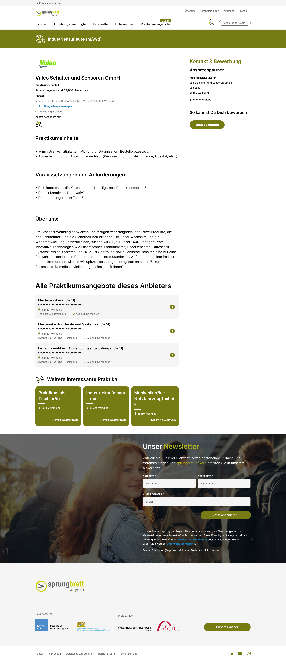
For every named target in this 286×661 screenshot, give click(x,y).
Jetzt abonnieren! (225, 515)
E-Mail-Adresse (153, 493)
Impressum (55, 653)
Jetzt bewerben (65, 420)
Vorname (149, 475)
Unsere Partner (227, 627)
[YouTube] (240, 653)
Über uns (190, 10)
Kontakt (40, 653)
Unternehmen (125, 24)
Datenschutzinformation (80, 653)
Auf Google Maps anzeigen (55, 106)
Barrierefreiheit (107, 653)
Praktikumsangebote (155, 24)
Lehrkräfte (100, 24)
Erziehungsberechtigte (70, 24)
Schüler (41, 24)
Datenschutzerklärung (181, 543)
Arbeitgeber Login (234, 22)
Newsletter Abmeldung (192, 539)
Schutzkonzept (129, 653)
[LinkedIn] (231, 653)
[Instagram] (249, 653)
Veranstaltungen (210, 10)
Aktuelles (229, 10)
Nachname (205, 475)
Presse (243, 10)
